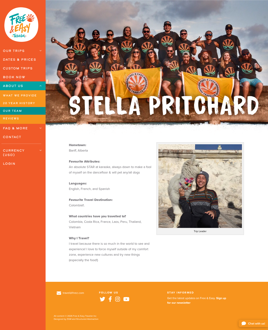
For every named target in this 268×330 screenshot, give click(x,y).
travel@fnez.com (73, 293)
